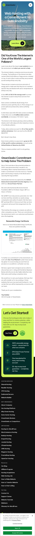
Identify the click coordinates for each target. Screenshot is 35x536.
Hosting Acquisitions (8, 472)
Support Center (6, 496)
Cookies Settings (17, 523)
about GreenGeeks (27, 304)
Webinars (4, 503)
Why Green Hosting (7, 411)
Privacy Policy (16, 520)
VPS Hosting (5, 391)
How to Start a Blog (7, 486)
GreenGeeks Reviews (8, 418)
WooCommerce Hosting (9, 432)
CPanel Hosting (6, 445)
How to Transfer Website (9, 482)
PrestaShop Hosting (8, 455)
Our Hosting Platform (8, 408)
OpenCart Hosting (7, 458)
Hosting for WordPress (8, 429)
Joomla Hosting (6, 442)
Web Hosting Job (6, 476)
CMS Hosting (5, 448)
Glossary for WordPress (9, 506)
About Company (6, 405)
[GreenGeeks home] (9, 4)
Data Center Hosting (8, 415)
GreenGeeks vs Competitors (10, 421)
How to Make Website (8, 479)
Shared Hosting (6, 384)
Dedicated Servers (7, 394)
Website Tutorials (7, 500)
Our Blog (4, 466)
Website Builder (6, 397)
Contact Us (5, 493)
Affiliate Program (7, 469)
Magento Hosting (7, 452)
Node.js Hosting (6, 435)
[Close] (32, 516)
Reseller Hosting (6, 388)
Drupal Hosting (6, 439)
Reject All (17, 528)
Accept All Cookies (17, 533)
